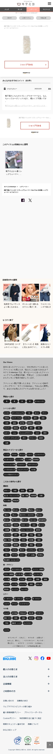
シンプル (14, 584)
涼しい (14, 515)
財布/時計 (36, 459)
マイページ (46, 9)
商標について (33, 724)
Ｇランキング (12, 638)
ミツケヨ (29, 643)
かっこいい (15, 589)
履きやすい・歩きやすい (27, 515)
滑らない (16, 510)
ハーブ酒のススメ (19, 646)
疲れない (39, 510)
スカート (30, 454)
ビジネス (7, 413)
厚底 (31, 545)
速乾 (30, 490)
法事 (6, 443)
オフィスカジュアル (18, 413)
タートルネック (16, 569)
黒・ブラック (18, 598)
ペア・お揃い (31, 555)
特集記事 (43, 18)
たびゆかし (39, 643)
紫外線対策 (42, 520)
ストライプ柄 (38, 574)
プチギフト (39, 613)
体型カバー (7, 545)
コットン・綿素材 (38, 569)
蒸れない (23, 510)
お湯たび (40, 638)
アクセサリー (21, 464)
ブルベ (7, 550)
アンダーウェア (9, 459)
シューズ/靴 (19, 459)
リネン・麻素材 (9, 574)
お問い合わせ (8, 700)
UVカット (7, 490)
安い (6, 555)
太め (34, 525)
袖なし (16, 540)
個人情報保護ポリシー (12, 712)
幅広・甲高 (7, 540)
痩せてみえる (16, 520)
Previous (4, 294)
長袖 (39, 535)
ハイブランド (31, 550)
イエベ (39, 545)
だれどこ (22, 638)
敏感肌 (16, 545)
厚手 (15, 535)
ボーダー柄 (19, 574)
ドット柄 (7, 579)
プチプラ (14, 555)
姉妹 (23, 618)
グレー (27, 598)
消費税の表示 (22, 700)
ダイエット (32, 438)
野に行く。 (11, 643)
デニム (7, 569)
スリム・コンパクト (27, 530)
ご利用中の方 (9, 691)
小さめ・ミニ (25, 525)
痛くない (25, 520)
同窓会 (7, 418)
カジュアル (22, 584)
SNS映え (40, 555)
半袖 (31, 535)
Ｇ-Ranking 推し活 (33, 646)
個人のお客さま (10, 669)
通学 (31, 428)
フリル (22, 579)
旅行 (35, 418)
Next (48, 294)
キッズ (20, 9)
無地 (45, 579)
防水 (22, 490)
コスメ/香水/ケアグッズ (11, 474)
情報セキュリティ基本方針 (14, 724)
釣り (24, 438)
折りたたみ (7, 535)
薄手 (23, 535)
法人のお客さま (10, 676)
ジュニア (7, 613)
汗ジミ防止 (7, 500)
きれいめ (39, 584)
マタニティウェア (22, 469)
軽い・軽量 (15, 530)
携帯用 (38, 530)
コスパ (22, 555)
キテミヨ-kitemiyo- (10, 186)
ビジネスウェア (40, 454)
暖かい (7, 515)
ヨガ (37, 433)
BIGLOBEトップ (9, 730)
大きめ (16, 525)
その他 (33, 469)
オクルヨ (31, 638)
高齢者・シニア (16, 623)
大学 (6, 423)
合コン (37, 413)
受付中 (9, 18)
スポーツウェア (32, 464)
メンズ (7, 9)
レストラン (26, 418)
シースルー (26, 569)
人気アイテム (26, 18)
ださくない (33, 520)
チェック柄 (28, 574)
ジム (14, 433)
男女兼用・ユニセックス (11, 560)
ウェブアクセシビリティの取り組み (17, 706)
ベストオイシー (29, 640)
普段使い (7, 589)
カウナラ (21, 643)
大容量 (7, 530)
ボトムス (22, 454)
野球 (45, 433)
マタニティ (7, 428)
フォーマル (24, 589)
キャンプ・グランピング (11, 438)
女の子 (31, 618)
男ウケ (22, 550)
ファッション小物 (9, 464)
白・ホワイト (8, 598)
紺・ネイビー (36, 598)
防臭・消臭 (24, 495)
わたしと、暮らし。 (14, 640)
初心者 (31, 613)
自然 (31, 584)
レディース (33, 9)
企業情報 (7, 683)
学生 (6, 623)
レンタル (23, 545)
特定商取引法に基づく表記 (30, 718)
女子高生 (14, 613)
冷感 (15, 490)
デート (44, 413)
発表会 (16, 428)
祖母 (15, 618)
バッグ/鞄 (28, 459)
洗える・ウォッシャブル (11, 495)
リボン (30, 579)
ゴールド (14, 604)
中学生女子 (22, 613)
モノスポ (40, 640)
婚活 (14, 423)
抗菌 (41, 495)
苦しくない (7, 510)
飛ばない (31, 510)
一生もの (40, 550)
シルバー (7, 604)
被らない (7, 520)
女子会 (22, 423)
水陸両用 (33, 495)
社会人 (39, 618)
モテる (14, 550)
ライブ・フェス (16, 418)
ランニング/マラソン (25, 433)
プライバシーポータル (33, 712)
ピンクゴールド (24, 604)
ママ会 (38, 423)
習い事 (23, 428)
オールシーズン (40, 401)
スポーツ (7, 433)
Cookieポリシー (9, 718)
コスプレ (7, 630)
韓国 (39, 540)
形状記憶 (16, 500)
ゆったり (42, 525)
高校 (43, 418)
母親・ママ (7, 618)
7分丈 (23, 540)
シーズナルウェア (9, 469)
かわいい (7, 584)
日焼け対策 (7, 525)
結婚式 (41, 438)
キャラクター (27, 623)
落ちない (40, 515)
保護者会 (30, 423)
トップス (7, 454)
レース (14, 579)
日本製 (31, 540)
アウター (14, 454)
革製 (37, 579)
